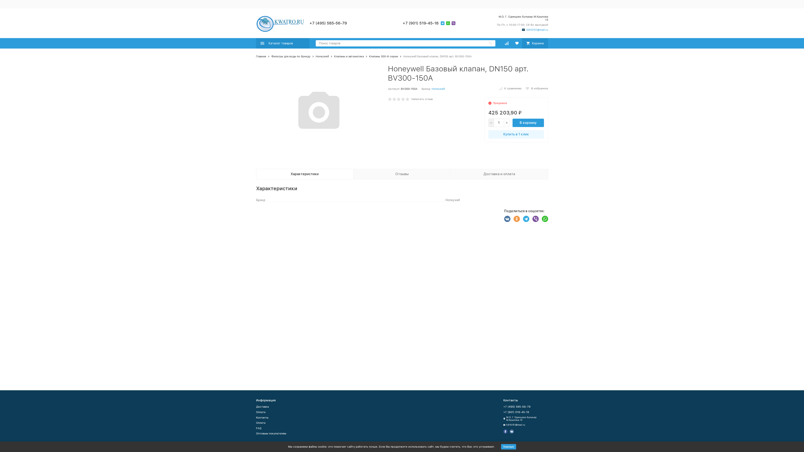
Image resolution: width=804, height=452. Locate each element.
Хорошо (508, 446)
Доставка (262, 406)
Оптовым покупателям (271, 433)
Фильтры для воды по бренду (291, 56)
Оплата (260, 412)
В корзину (528, 123)
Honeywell (322, 56)
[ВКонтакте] (507, 219)
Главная (261, 56)
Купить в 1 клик (516, 134)
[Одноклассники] (517, 219)
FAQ (259, 428)
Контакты (262, 417)
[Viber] (535, 219)
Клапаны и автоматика (349, 56)
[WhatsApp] (545, 219)
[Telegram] (526, 219)
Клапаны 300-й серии (383, 56)
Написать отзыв (422, 99)
